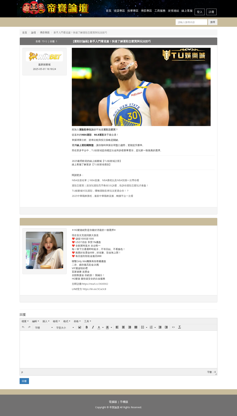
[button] (23, 327)
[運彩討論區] (81, 41)
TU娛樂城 (96, 150)
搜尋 (212, 22)
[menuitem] (25, 321)
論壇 (33, 32)
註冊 (211, 12)
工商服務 (160, 11)
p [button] (22, 372)
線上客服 (187, 11)
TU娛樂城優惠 (101, 164)
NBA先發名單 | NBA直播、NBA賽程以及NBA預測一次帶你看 (105, 180)
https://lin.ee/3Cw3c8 (94, 289)
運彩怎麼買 (109, 129)
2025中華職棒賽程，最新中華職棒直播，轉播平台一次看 (102, 195)
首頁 (108, 11)
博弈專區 (146, 11)
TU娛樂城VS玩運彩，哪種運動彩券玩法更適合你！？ (100, 190)
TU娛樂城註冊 (112, 161)
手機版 (124, 402)
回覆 (24, 381)
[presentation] (25, 321)
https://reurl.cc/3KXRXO (95, 283)
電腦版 (113, 402)
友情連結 (173, 11)
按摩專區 (132, 11)
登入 (199, 12)
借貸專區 (119, 11)
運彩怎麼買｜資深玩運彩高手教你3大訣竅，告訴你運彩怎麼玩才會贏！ (110, 185)
